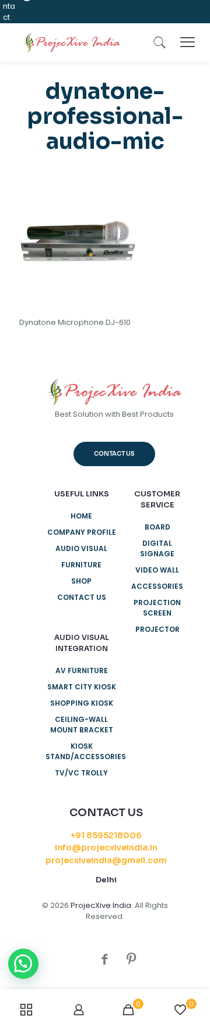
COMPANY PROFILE (81, 532)
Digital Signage (157, 548)
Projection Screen (157, 608)
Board (157, 527)
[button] (23, 964)
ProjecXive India (101, 905)
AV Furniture (81, 670)
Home (81, 516)
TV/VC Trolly (81, 773)
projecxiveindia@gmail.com (106, 860)
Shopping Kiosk (81, 703)
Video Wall (157, 570)
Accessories (157, 586)
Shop (81, 581)
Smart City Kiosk (81, 687)
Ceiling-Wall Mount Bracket (81, 724)
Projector (157, 629)
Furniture (81, 565)
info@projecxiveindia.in (106, 847)
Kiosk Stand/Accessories (81, 751)
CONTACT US (81, 597)
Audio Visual (81, 548)
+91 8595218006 (106, 835)
